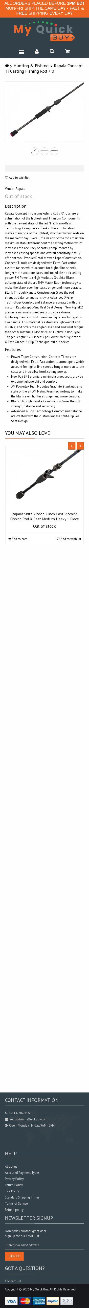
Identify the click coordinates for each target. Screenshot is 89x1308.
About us (11, 1166)
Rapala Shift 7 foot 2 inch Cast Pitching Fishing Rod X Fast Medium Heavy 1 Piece (44, 516)
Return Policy (14, 1185)
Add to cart (19, 539)
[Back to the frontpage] (7, 65)
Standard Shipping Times (22, 1197)
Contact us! (13, 1281)
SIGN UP (14, 1256)
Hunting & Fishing (31, 65)
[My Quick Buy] (44, 31)
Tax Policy (12, 1191)
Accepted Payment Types (22, 1173)
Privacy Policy (14, 1179)
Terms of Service (16, 1203)
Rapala (20, 189)
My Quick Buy (39, 1289)
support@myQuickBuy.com (28, 1119)
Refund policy (14, 1210)
